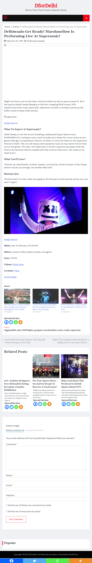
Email (9, 485)
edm (19, 330)
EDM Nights (28, 330)
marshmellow (50, 330)
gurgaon (38, 330)
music (60, 330)
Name (10, 475)
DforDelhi (46, 5)
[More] (20, 322)
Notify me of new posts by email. (24, 511)
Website (10, 495)
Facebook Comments (34, 430)
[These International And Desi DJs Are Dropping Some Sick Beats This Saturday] (46, 296)
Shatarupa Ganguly (36, 41)
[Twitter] (11, 322)
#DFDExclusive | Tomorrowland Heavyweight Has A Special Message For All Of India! (17, 307)
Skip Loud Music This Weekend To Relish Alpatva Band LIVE (72, 384)
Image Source (10, 123)
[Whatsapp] (16, 322)
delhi (13, 330)
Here (17, 270)
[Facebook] (6, 322)
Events (6, 327)
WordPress (73, 554)
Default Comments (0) (15, 430)
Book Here (18, 264)
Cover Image (10, 277)
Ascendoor (53, 554)
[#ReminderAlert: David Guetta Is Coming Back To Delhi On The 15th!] (74, 296)
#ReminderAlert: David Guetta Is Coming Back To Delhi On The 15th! (73, 307)
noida (66, 330)
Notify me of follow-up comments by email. (30, 505)
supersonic (75, 330)
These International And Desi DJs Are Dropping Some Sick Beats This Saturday (45, 307)
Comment (11, 444)
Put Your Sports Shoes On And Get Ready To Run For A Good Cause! (45, 384)
